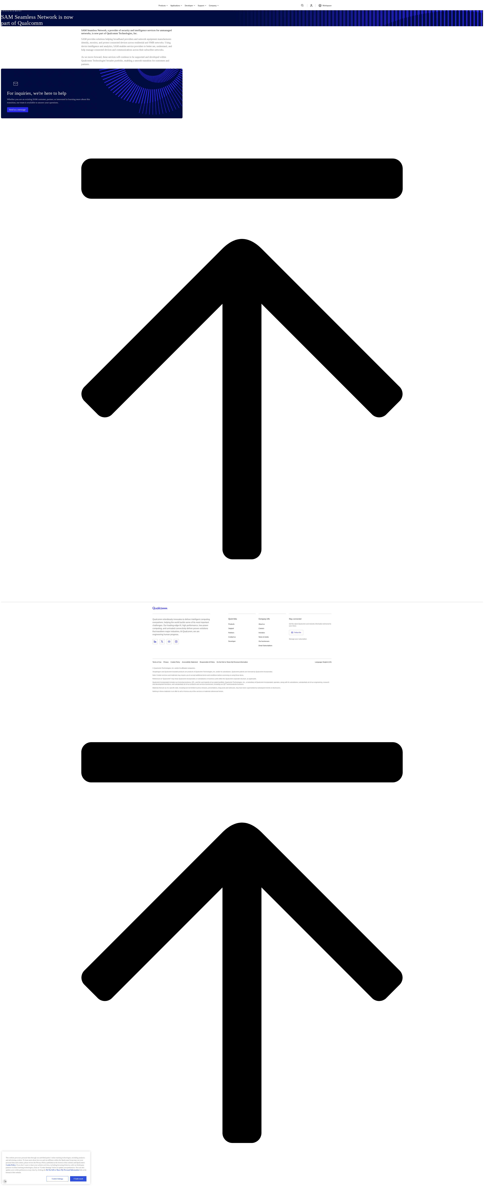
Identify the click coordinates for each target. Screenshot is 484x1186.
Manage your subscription (298, 639)
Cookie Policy (175, 662)
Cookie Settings (57, 1179)
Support (231, 628)
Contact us (232, 637)
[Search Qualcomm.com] (302, 5)
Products (231, 624)
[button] (232, 662)
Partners (231, 633)
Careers (261, 628)
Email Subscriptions (265, 645)
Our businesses (264, 641)
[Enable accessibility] (5, 1181)
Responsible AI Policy (207, 662)
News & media (264, 637)
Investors (262, 633)
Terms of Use (157, 662)
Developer (232, 641)
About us (262, 624)
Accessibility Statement (190, 662)
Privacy (166, 662)
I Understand (78, 1179)
